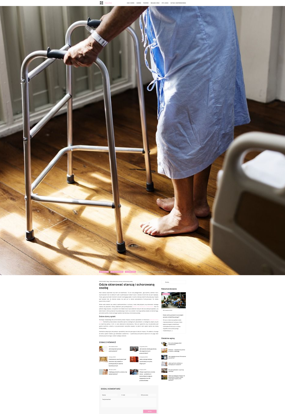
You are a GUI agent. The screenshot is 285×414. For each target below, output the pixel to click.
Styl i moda (165, 3)
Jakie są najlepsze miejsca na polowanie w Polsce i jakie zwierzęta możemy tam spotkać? (176, 378)
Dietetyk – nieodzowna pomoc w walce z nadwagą (176, 350)
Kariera (139, 3)
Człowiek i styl (130, 271)
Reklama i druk (155, 3)
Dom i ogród (130, 3)
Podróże (146, 3)
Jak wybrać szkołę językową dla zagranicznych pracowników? (148, 351)
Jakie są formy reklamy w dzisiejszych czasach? (175, 363)
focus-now (104, 271)
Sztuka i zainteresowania (178, 3)
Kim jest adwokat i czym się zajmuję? (176, 370)
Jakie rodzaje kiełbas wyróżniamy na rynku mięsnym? (146, 361)
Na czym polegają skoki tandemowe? (175, 343)
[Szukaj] (163, 282)
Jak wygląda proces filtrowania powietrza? (177, 357)
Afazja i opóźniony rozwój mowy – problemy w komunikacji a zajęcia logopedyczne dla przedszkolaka (147, 376)
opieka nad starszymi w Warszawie (143, 306)
